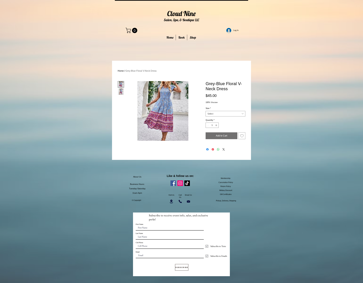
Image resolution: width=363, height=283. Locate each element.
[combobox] (225, 113)
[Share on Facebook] (207, 149)
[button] (132, 30)
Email (138, 252)
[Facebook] (173, 183)
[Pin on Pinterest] (213, 149)
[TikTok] (187, 183)
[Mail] (188, 201)
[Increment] (216, 125)
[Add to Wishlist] (242, 135)
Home (121, 71)
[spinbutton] (212, 125)
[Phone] (180, 201)
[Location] (171, 201)
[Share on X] (223, 149)
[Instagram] (180, 183)
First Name (139, 224)
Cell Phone (139, 242)
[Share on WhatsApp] (218, 149)
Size (208, 108)
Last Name (139, 233)
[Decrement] (208, 125)
